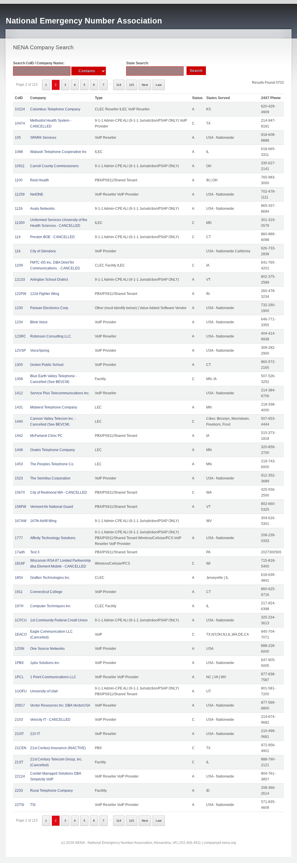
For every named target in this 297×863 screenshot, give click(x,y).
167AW (20, 521)
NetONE (36, 194)
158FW (20, 507)
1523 (19, 478)
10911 (20, 166)
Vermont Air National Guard (51, 507)
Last (159, 84)
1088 (19, 152)
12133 (20, 280)
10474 (20, 123)
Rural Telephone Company (51, 791)
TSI (32, 805)
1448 (19, 450)
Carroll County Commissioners (54, 166)
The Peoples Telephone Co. (52, 464)
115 (131, 84)
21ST (19, 762)
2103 (19, 720)
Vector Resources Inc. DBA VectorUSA (60, 705)
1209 (19, 265)
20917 (20, 705)
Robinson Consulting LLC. (51, 336)
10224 (20, 109)
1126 (19, 209)
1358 (19, 379)
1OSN (19, 649)
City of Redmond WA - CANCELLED (58, 492)
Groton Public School (47, 365)
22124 (20, 776)
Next (145, 84)
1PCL (19, 677)
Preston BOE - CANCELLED (52, 237)
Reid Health (39, 180)
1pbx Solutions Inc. (45, 663)
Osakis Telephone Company (52, 450)
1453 (19, 464)
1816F (20, 563)
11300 (20, 223)
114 (118, 84)
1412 (19, 393)
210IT (19, 734)
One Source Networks (47, 649)
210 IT (35, 734)
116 (18, 251)
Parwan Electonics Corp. (49, 308)
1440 (19, 421)
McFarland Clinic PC (46, 436)
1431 (19, 407)
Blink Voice (39, 322)
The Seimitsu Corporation (50, 478)
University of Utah (44, 691)
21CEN (20, 748)
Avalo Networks (42, 209)
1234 (19, 322)
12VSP (20, 351)
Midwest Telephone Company (53, 407)
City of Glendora (43, 251)
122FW (20, 294)
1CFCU (21, 620)
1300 (19, 365)
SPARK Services (43, 138)
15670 (20, 492)
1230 (19, 308)
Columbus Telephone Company (55, 109)
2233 (19, 791)
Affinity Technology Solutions (52, 538)
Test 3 (34, 552)
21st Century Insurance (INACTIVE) (58, 748)
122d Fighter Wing (44, 294)
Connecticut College (46, 592)
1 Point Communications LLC (53, 677)
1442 (19, 436)
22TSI (19, 805)
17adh (20, 552)
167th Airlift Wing (43, 521)
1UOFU (21, 691)
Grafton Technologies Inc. (50, 578)
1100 (19, 180)
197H (19, 606)
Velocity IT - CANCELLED (50, 720)
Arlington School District (49, 280)
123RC (20, 336)
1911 (19, 592)
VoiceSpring (39, 351)
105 (18, 138)
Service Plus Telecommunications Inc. (60, 393)
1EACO (21, 634)
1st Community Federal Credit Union (59, 620)
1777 (19, 538)
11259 (20, 194)
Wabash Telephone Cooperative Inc (58, 152)
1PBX (19, 663)
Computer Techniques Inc (50, 606)
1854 (19, 578)
